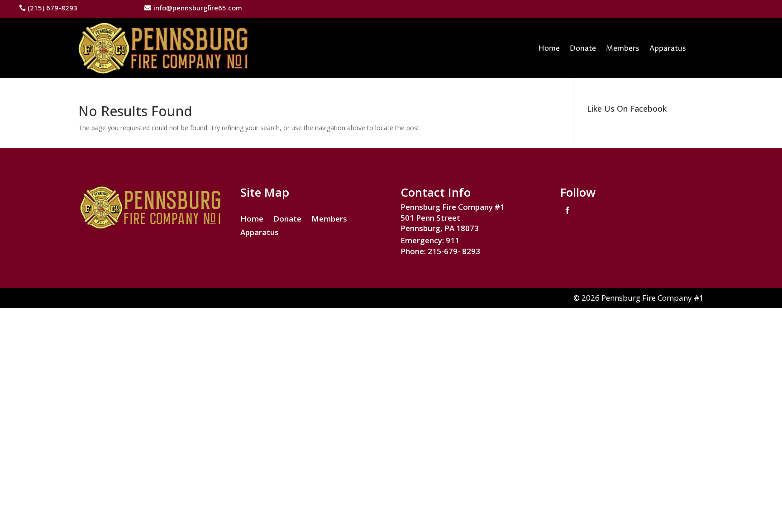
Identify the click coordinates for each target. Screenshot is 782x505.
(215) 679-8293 (52, 7)
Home (549, 48)
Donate (583, 48)
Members (622, 48)
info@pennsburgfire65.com (197, 7)
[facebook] (567, 210)
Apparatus (667, 48)
